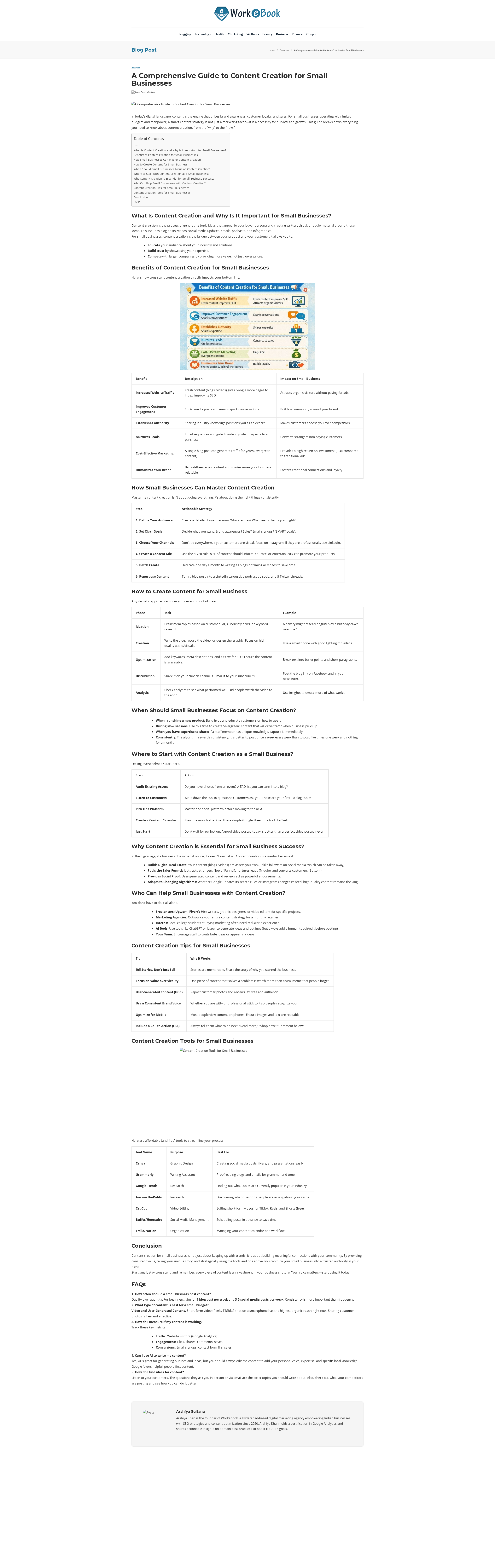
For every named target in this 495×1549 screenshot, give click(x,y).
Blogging (184, 34)
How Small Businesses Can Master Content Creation (167, 159)
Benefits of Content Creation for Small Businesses (166, 155)
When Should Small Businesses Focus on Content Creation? (172, 169)
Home (272, 50)
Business (282, 34)
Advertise (336, 1540)
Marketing (235, 34)
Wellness (252, 34)
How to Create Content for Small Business (161, 164)
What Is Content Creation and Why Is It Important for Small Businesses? (180, 150)
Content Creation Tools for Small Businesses (162, 192)
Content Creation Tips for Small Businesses (161, 188)
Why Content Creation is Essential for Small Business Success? (174, 178)
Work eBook (357, 1534)
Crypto (311, 34)
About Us (317, 1540)
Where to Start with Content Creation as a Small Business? (171, 174)
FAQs (137, 202)
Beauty (267, 34)
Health (219, 34)
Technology (203, 34)
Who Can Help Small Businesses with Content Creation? (170, 183)
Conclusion (141, 197)
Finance (297, 34)
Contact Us (356, 1540)
